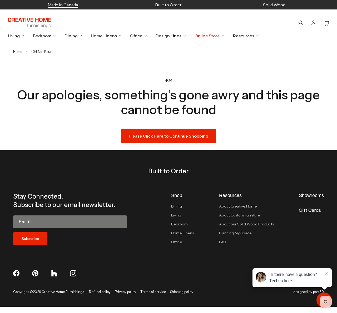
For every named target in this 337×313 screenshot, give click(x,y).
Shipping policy (181, 292)
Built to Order (168, 171)
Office (176, 242)
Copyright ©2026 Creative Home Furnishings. (49, 292)
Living (176, 215)
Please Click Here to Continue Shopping (168, 136)
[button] (14, 36)
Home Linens (182, 233)
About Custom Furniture (239, 215)
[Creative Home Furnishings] (29, 23)
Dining (176, 206)
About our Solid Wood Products (246, 224)
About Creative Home (238, 206)
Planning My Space (235, 233)
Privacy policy (125, 292)
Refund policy (100, 292)
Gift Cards (310, 210)
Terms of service (153, 292)
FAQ (222, 242)
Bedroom (179, 224)
